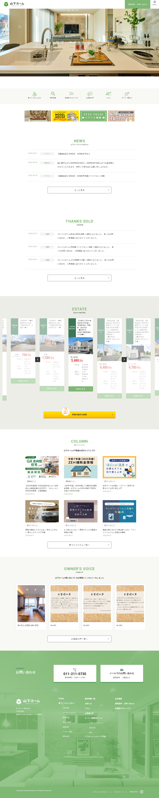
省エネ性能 (67, 722)
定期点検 (92, 728)
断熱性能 (66, 717)
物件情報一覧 (90, 699)
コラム (87, 708)
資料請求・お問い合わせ (137, 4)
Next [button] (124, 359)
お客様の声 (89, 713)
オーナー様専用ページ (93, 718)
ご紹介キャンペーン (96, 723)
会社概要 (118, 699)
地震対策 (66, 727)
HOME (61, 699)
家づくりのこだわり (66, 703)
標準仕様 (66, 736)
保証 (90, 732)
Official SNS (134, 792)
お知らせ (88, 703)
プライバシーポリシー (100, 792)
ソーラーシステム (69, 713)
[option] (79, 42)
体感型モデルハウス (123, 708)
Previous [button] (37, 359)
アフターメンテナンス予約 (95, 736)
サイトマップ (118, 792)
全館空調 (66, 708)
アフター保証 (67, 732)
